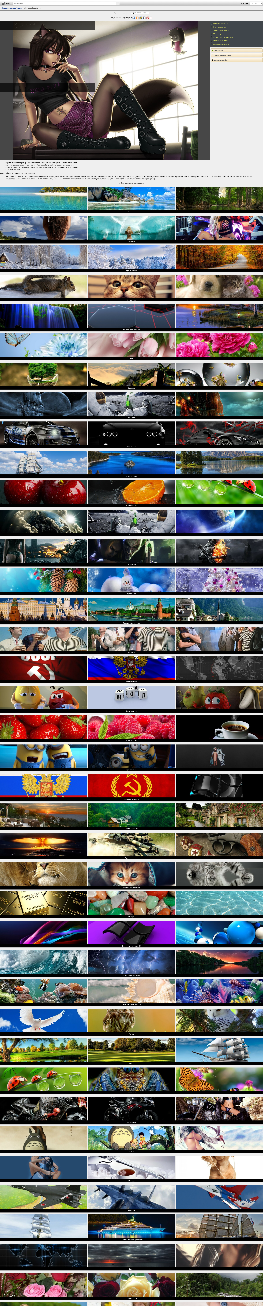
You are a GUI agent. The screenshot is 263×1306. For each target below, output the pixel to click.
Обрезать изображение (221, 44)
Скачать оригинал (219, 27)
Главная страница (9, 8)
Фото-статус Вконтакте (221, 30)
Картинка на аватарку (220, 40)
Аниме (19, 8)
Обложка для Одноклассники (223, 37)
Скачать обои (218, 50)
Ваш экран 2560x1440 (220, 23)
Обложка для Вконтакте (221, 34)
